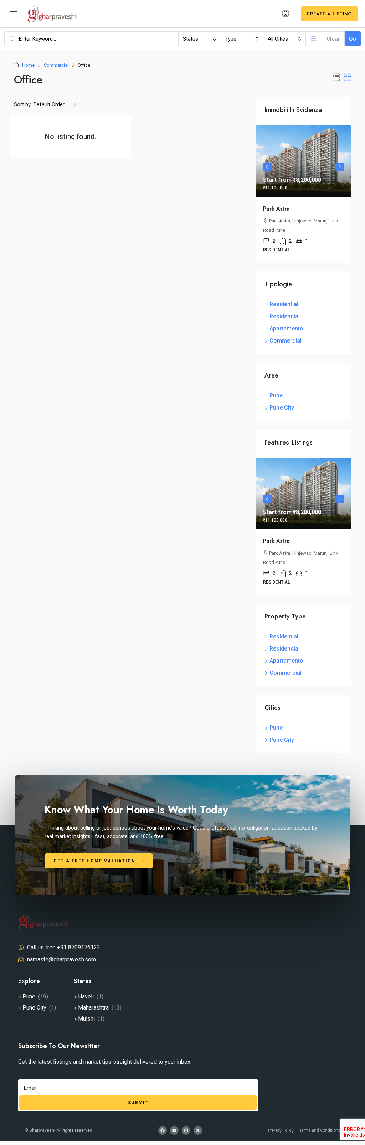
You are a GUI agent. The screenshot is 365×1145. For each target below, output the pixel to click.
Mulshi (86, 1018)
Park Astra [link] (276, 209)
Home (28, 65)
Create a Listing (329, 14)
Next (339, 167)
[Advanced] (313, 38)
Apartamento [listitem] (286, 328)
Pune (28, 996)
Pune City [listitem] (281, 407)
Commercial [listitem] (285, 340)
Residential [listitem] (283, 304)
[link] (303, 161)
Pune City (34, 1007)
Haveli (86, 996)
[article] (303, 193)
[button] (336, 77)
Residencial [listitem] (284, 316)
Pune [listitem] (276, 395)
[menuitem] (285, 13)
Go (352, 39)
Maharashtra (93, 1007)
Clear (333, 39)
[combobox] (199, 38)
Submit (138, 1102)
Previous (267, 167)
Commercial (56, 65)
